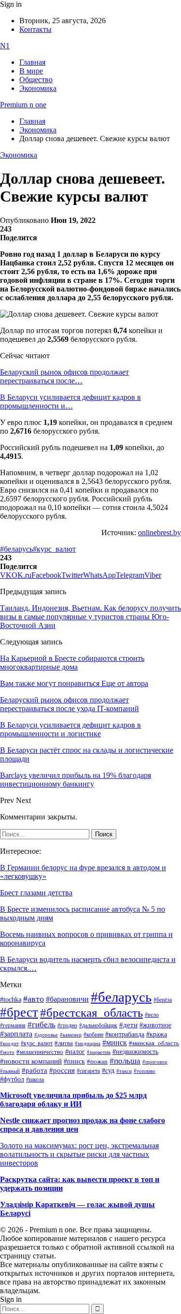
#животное (155, 1025)
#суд (108, 1070)
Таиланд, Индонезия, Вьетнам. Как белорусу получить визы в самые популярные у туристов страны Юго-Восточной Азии (90, 616)
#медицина (87, 1043)
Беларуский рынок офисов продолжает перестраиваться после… (64, 376)
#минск (114, 1042)
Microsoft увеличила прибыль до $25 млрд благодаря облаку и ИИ (73, 1099)
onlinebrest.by (159, 532)
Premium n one (23, 105)
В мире (31, 71)
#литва (64, 1043)
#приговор (154, 1062)
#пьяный (10, 1071)
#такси (124, 1071)
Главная (32, 62)
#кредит (9, 1043)
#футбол (12, 1079)
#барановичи (67, 999)
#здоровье (46, 1034)
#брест (19, 1012)
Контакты (35, 29)
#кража (156, 1034)
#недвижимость (135, 1051)
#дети (128, 1025)
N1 (5, 46)
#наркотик (99, 1052)
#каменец (71, 1034)
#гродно (67, 1025)
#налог (75, 1051)
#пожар (97, 1061)
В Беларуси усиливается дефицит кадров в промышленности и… (70, 401)
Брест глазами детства (36, 893)
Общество (36, 79)
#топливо (144, 1071)
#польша (125, 1061)
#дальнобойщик (98, 1025)
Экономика (37, 88)
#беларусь (16, 549)
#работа (34, 1070)
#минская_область (154, 1043)
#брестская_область (91, 1012)
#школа (35, 1079)
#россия (62, 1070)
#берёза (162, 999)
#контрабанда (124, 1034)
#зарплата (16, 1034)
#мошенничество (39, 1051)
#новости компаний (31, 1061)
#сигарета (88, 1070)
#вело (152, 1014)
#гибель (42, 1024)
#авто (33, 999)
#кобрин (93, 1034)
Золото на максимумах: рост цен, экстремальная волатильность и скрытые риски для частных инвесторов (79, 1154)
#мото (7, 1052)
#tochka (10, 999)
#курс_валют (54, 549)
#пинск (74, 1061)
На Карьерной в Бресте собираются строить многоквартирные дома (72, 662)
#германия (13, 1025)
